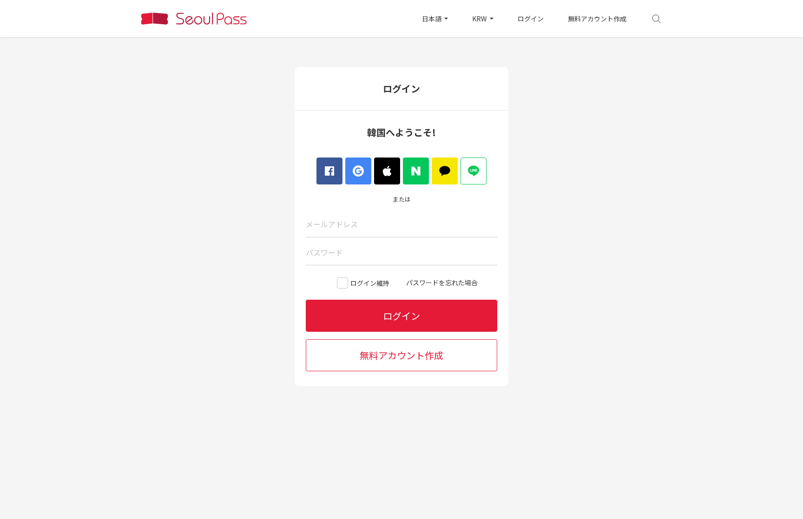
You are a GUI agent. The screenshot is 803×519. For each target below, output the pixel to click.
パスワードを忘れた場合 (442, 282)
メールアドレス (332, 224)
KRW (480, 18)
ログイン (531, 18)
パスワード (324, 252)
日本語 (432, 18)
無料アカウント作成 (597, 18)
